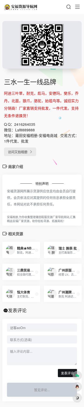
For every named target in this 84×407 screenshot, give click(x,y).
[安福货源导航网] (21, 7)
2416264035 (24, 124)
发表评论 (67, 373)
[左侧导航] (77, 7)
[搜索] (68, 7)
